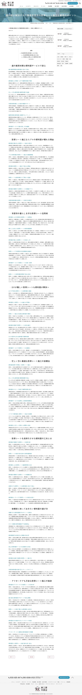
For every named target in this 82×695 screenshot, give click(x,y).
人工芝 (58, 56)
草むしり (70, 56)
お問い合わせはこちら (72, 3)
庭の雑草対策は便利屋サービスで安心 (29, 53)
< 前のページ (12, 656)
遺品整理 (66, 63)
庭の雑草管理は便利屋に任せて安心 (31, 55)
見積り (58, 65)
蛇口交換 (62, 61)
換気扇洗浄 (59, 63)
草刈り (63, 63)
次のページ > (50, 656)
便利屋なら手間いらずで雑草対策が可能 (32, 57)
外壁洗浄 (58, 61)
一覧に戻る (31, 656)
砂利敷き (62, 56)
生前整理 (70, 63)
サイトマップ (59, 683)
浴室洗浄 (66, 61)
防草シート (66, 56)
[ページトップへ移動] (72, 677)
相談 (61, 65)
